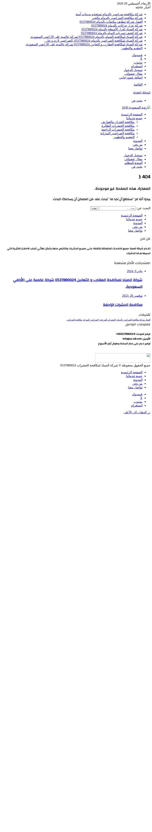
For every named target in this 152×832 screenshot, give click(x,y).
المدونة (137, 141)
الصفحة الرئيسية (131, 114)
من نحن (137, 144)
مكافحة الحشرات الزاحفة (118, 129)
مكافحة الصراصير (74, 320)
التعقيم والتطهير (132, 48)
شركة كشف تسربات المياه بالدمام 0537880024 (111, 33)
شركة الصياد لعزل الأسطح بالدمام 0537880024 (112, 29)
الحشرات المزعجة (107, 320)
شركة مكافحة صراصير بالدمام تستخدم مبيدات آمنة (109, 14)
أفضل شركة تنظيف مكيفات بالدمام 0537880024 (111, 21)
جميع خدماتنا (134, 118)
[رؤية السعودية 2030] (136, 107)
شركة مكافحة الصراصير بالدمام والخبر (117, 18)
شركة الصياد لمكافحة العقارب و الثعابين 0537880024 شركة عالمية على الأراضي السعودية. (83, 44)
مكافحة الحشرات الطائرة (118, 125)
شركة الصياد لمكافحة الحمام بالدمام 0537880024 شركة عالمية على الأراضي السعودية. (86, 37)
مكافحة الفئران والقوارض (118, 122)
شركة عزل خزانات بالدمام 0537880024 (116, 25)
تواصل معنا (135, 148)
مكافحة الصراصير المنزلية (117, 133)
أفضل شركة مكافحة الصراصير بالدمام (133, 320)
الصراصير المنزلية (91, 320)
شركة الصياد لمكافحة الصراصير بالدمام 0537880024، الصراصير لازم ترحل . (93, 40)
